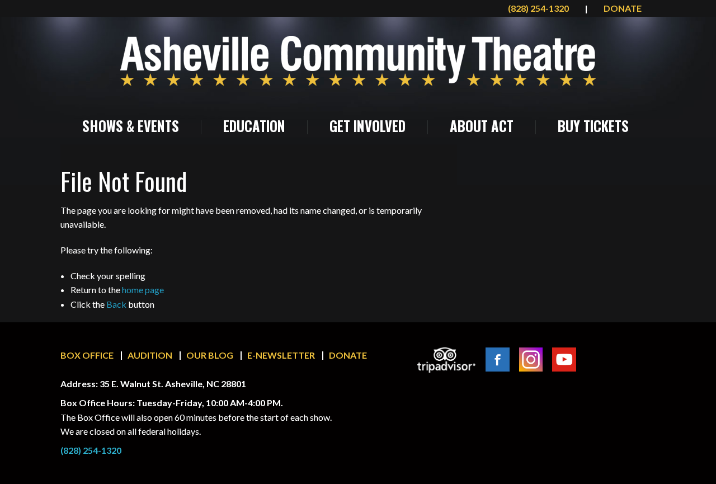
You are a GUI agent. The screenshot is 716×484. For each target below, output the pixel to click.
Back (116, 304)
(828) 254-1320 (539, 8)
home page (143, 289)
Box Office (87, 355)
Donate (348, 355)
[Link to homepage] (358, 61)
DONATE (623, 8)
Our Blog (209, 355)
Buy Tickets (593, 126)
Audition (150, 355)
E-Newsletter (281, 355)
